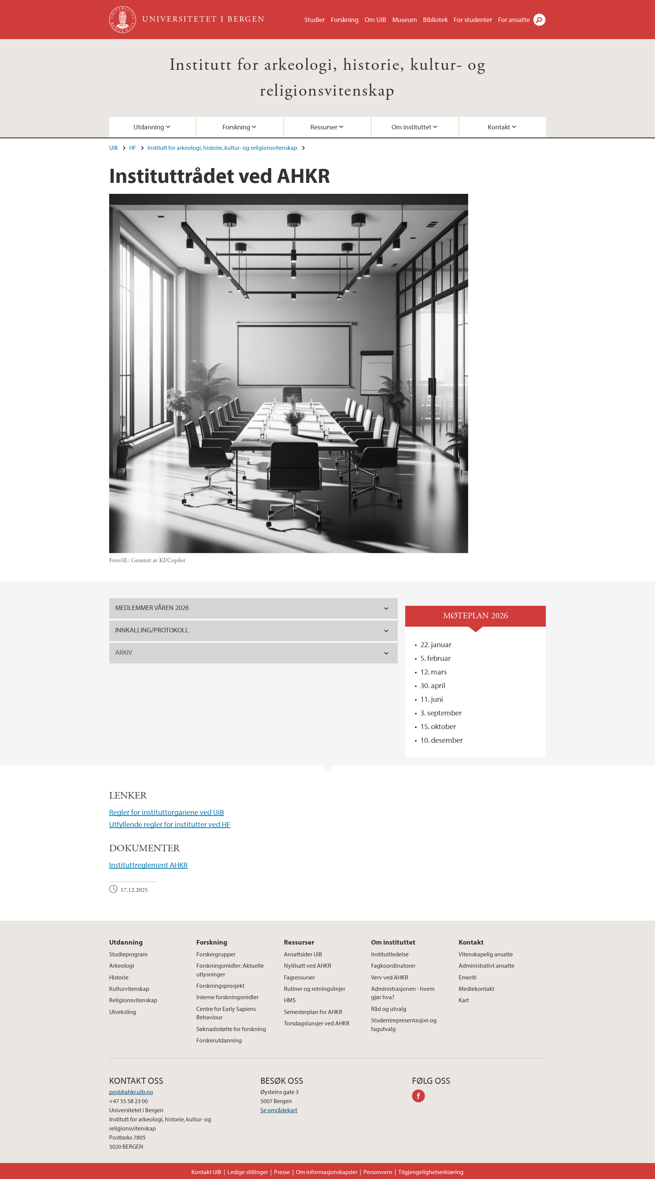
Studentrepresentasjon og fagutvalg (404, 1024)
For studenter (473, 19)
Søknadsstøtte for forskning (231, 1029)
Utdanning (148, 127)
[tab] (253, 653)
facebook (421, 1097)
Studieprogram (128, 954)
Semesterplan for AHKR (313, 1012)
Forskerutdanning (219, 1040)
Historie (118, 977)
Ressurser (323, 127)
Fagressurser (299, 977)
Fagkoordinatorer (393, 965)
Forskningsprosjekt (220, 985)
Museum (404, 19)
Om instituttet (411, 127)
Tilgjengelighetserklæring (431, 1172)
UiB (113, 147)
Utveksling (122, 1012)
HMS (290, 1000)
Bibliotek (435, 19)
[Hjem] (123, 19)
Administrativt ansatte (486, 965)
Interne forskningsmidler (227, 997)
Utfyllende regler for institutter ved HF (169, 824)
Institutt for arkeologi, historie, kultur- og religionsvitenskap (222, 147)
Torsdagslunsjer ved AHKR (316, 1023)
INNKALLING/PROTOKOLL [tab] (152, 630)
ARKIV (123, 652)
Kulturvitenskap (129, 988)
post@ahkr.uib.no (131, 1092)
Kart (464, 1000)
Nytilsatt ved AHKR (307, 965)
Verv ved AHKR (389, 977)
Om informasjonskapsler (326, 1172)
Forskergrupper (215, 954)
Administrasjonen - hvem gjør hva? (402, 993)
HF (132, 147)
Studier (314, 19)
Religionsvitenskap (133, 1000)
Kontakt (499, 127)
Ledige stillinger (247, 1172)
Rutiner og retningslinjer (314, 988)
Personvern (378, 1172)
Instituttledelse (390, 954)
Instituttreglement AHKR (148, 864)
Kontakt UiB (206, 1172)
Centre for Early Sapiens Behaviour (226, 1013)
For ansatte (514, 19)
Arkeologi (121, 965)
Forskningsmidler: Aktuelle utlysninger (230, 970)
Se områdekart (278, 1110)
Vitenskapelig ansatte (486, 954)
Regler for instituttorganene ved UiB (166, 812)
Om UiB (375, 19)
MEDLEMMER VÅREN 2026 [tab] (152, 607)
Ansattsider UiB (303, 954)
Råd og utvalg (388, 1008)
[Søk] (539, 19)
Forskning (345, 19)
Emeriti (467, 977)
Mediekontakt (476, 988)
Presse (282, 1172)
